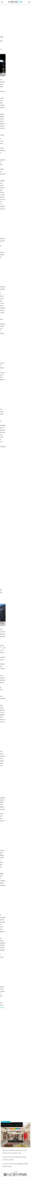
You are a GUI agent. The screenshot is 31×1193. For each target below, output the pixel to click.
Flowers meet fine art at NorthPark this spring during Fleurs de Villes (14, 1158)
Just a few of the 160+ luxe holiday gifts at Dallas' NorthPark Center (15, 1165)
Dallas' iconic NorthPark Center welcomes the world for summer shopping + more (14, 1152)
